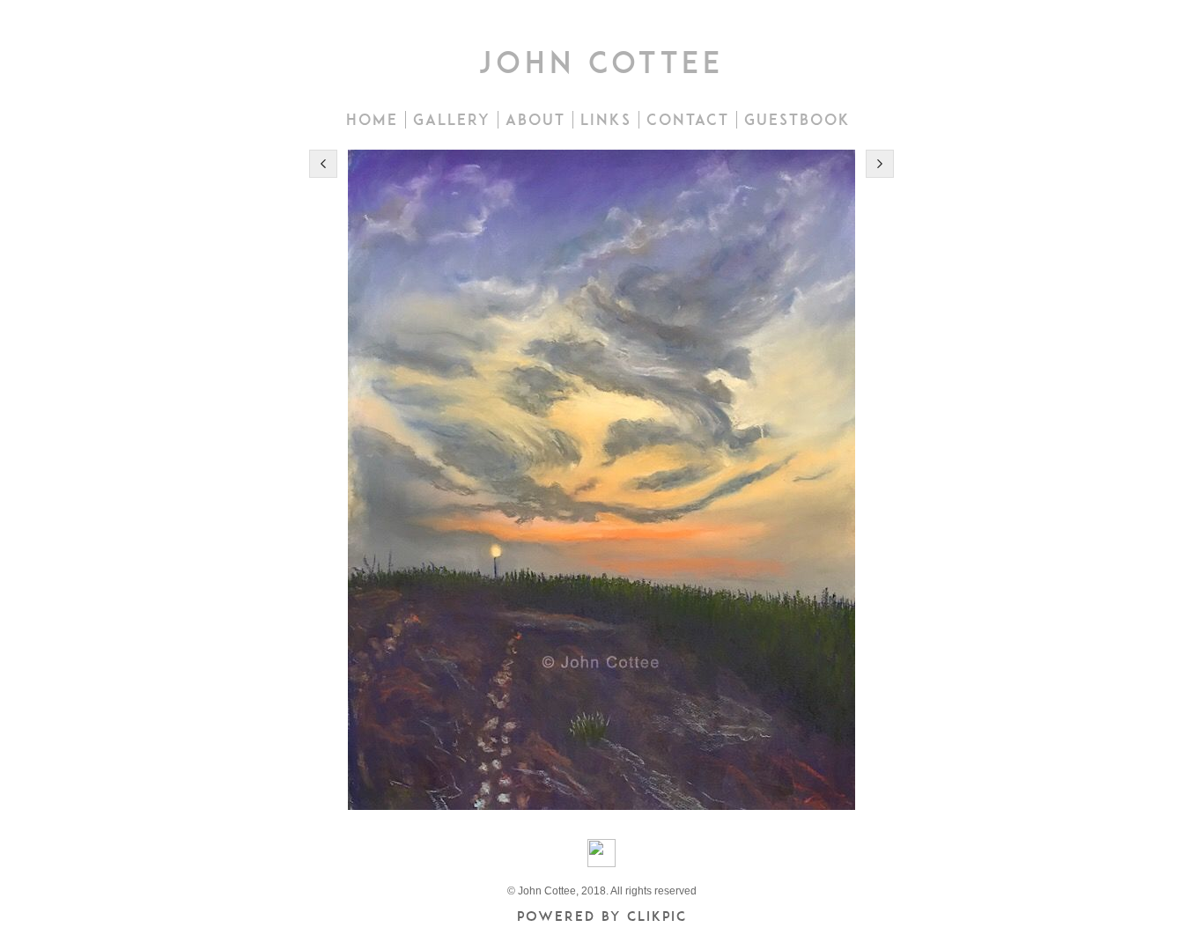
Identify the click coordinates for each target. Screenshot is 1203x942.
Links (605, 120)
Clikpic (657, 916)
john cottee (601, 62)
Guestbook (797, 120)
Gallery (452, 120)
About (535, 120)
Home (372, 120)
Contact (687, 120)
